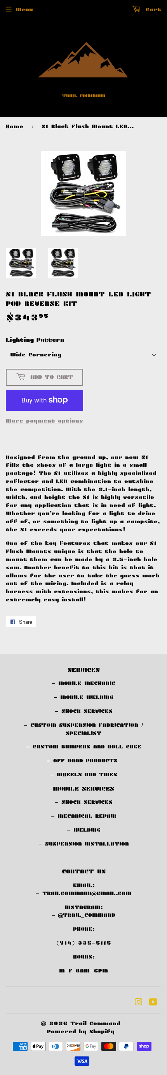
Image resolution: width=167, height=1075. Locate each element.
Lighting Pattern (35, 339)
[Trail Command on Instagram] (139, 1003)
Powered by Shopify (81, 1031)
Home (14, 126)
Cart (152, 9)
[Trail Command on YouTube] (153, 1003)
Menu (24, 9)
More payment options (44, 421)
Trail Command (95, 1023)
